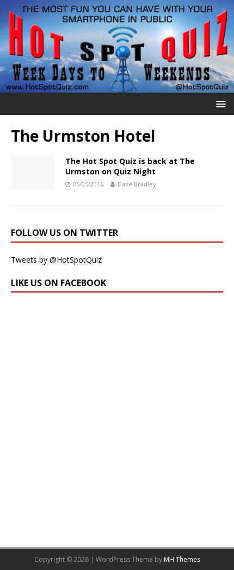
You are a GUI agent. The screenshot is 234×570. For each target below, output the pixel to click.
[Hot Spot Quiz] (117, 86)
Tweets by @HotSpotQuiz (56, 259)
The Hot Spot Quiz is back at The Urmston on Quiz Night (130, 166)
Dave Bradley (137, 184)
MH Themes (182, 559)
